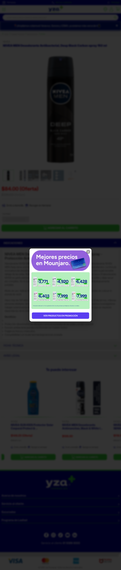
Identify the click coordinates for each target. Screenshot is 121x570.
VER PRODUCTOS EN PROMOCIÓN (60, 315)
